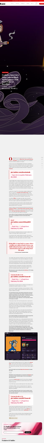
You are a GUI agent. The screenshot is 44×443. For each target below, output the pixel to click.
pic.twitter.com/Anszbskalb (20, 172)
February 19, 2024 (17, 281)
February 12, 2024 (17, 228)
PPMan (14, 198)
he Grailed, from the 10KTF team (22, 192)
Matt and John (17, 379)
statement (11, 168)
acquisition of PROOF (13, 208)
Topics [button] (12, 3)
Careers (27, 3)
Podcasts (17, 3)
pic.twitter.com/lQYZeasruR (20, 276)
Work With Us (36, 3)
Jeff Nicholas (26, 410)
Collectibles (5, 72)
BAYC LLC (28, 408)
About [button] (32, 3)
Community (23, 3)
